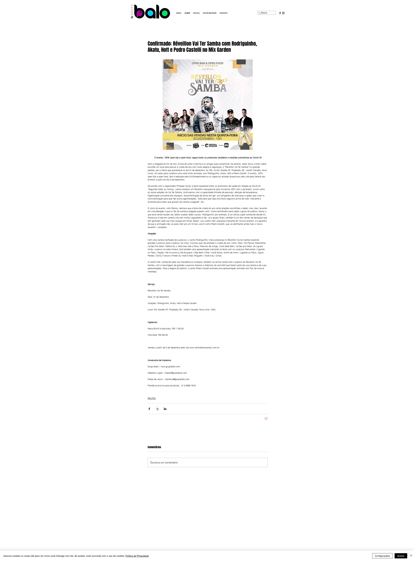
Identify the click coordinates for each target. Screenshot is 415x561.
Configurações (382, 555)
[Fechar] (411, 555)
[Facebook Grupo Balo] (280, 13)
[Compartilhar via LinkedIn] (165, 408)
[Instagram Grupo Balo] (283, 13)
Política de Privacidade (137, 555)
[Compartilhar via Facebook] (149, 408)
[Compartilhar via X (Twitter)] (157, 408)
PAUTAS (152, 398)
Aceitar (400, 555)
